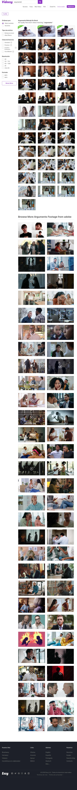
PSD (44, 6)
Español (48, 755)
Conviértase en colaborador (11, 761)
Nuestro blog (70, 758)
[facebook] (12, 773)
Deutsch (48, 761)
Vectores (25, 6)
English (48, 752)
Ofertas (32, 752)
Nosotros (69, 752)
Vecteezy (5, 755)
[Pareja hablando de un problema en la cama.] (27, 31)
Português (49, 758)
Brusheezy (5, 752)
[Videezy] (7, 2)
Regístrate (71, 6)
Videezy (4, 758)
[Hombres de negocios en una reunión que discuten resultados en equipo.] (46, 124)
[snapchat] (25, 773)
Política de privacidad (55, 775)
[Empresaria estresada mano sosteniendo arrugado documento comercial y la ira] (46, 191)
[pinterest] (19, 773)
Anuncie (33, 755)
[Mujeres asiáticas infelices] (66, 111)
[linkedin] (28, 773)
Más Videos (38, 6)
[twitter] (15, 773)
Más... (48, 764)
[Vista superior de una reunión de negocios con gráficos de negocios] (27, 178)
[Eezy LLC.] (5, 773)
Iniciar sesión (61, 6)
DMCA (32, 761)
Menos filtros (9, 83)
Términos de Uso (42, 775)
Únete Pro (52, 6)
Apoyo (32, 758)
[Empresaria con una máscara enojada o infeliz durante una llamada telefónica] (27, 191)
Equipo (68, 755)
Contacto (69, 761)
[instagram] (22, 773)
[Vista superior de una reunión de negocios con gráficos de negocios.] (27, 151)
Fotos (31, 6)
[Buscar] (40, 2)
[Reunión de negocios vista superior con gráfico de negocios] (46, 164)
